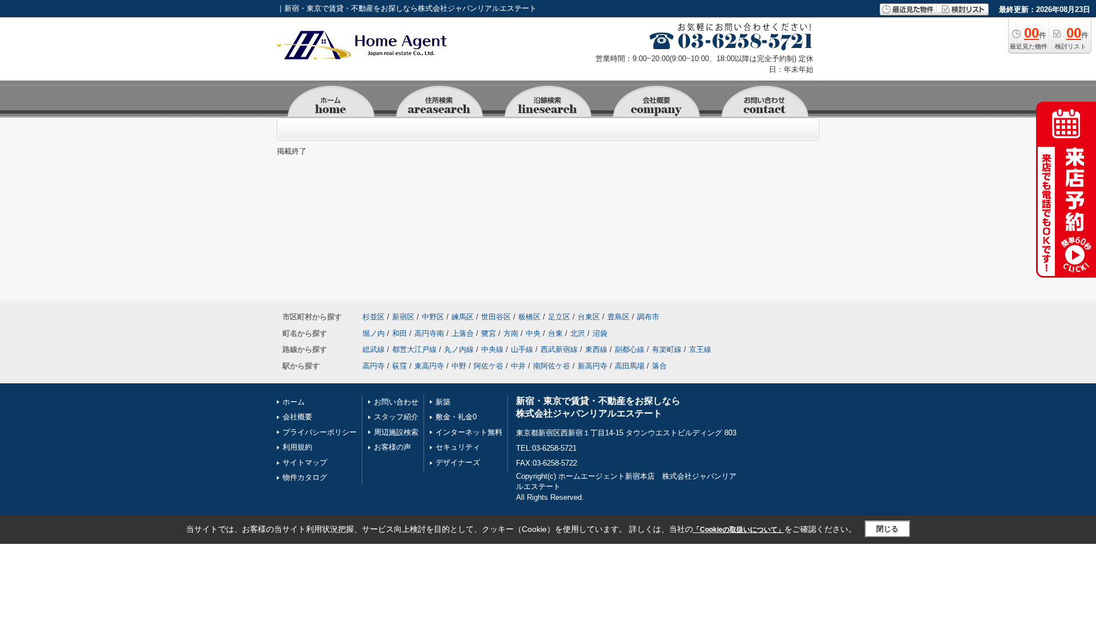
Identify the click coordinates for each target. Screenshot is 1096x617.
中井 (518, 366)
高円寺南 (429, 333)
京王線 (700, 349)
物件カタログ (305, 477)
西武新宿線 (559, 349)
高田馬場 (629, 366)
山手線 (522, 349)
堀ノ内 (373, 333)
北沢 (577, 333)
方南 (510, 333)
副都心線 (629, 349)
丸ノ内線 (459, 349)
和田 (399, 333)
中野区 (433, 316)
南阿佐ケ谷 (551, 366)
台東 (555, 333)
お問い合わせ (396, 402)
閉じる (887, 528)
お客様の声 (392, 447)
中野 (459, 366)
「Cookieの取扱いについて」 (738, 530)
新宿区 (403, 316)
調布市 (648, 316)
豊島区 (618, 316)
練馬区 (463, 316)
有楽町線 (667, 349)
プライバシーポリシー (320, 432)
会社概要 (297, 416)
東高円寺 (429, 366)
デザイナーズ (458, 462)
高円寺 (373, 366)
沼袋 (600, 333)
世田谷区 (496, 316)
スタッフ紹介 (396, 416)
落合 (659, 366)
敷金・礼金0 (456, 416)
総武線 (373, 349)
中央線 (492, 349)
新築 (443, 402)
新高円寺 (592, 366)
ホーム (294, 402)
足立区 (559, 316)
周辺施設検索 (396, 432)
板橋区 (529, 316)
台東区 (589, 316)
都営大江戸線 (414, 349)
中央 (533, 333)
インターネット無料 (469, 432)
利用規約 (297, 447)
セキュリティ (458, 447)
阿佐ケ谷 (488, 366)
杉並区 (373, 316)
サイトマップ (305, 462)
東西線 (596, 349)
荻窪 (399, 366)
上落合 (463, 333)
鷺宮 (488, 333)
